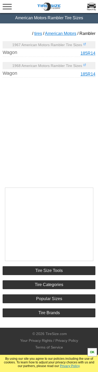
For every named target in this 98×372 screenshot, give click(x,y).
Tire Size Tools (49, 270)
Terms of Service (49, 347)
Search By (91, 9)
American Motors (60, 33)
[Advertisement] (49, 130)
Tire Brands (49, 313)
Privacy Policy (69, 366)
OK (92, 352)
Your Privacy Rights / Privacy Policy (49, 340)
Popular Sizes (49, 298)
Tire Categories (49, 284)
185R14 (87, 53)
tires (38, 33)
